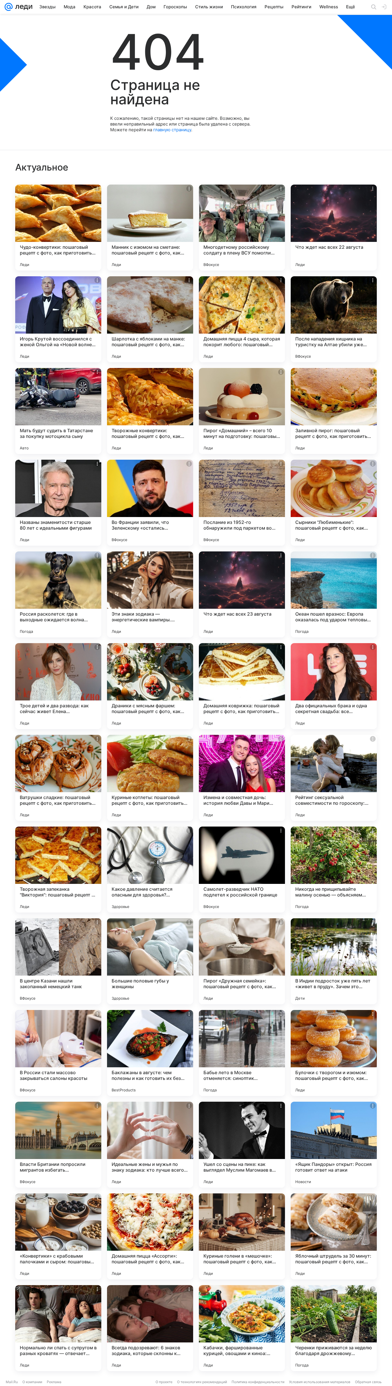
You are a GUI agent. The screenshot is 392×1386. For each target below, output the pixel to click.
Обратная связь (368, 1382)
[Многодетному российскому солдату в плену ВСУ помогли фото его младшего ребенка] (242, 228)
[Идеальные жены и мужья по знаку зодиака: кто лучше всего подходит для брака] (150, 1145)
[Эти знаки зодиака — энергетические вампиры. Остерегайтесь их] (150, 594)
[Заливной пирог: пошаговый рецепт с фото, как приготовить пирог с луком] (334, 411)
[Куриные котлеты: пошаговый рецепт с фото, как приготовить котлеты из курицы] (150, 778)
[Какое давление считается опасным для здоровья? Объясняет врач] (150, 870)
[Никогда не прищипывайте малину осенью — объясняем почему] (334, 870)
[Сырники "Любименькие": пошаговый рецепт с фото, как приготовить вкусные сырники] (334, 503)
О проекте (164, 1382)
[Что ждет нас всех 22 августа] (334, 228)
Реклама (54, 1382)
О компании (32, 1382)
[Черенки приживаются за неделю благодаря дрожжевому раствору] (334, 1328)
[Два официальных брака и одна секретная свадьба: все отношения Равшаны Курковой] (334, 686)
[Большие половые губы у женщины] (150, 961)
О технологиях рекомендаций (202, 1382)
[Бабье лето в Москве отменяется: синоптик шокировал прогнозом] (242, 1053)
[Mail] (9, 7)
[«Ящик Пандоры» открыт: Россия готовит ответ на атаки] (334, 1145)
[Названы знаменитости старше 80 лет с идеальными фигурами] (58, 503)
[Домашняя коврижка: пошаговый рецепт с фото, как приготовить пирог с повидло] (242, 686)
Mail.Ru (12, 1382)
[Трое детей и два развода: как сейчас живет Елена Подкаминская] (58, 686)
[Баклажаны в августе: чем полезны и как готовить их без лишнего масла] (150, 1053)
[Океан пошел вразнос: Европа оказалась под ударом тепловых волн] (334, 594)
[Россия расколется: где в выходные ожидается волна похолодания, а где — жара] (58, 594)
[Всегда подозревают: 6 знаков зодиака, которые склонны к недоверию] (150, 1328)
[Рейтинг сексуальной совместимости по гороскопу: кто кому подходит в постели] (334, 778)
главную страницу (172, 129)
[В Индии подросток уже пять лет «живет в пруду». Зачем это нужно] (334, 961)
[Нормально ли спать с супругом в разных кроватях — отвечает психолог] (58, 1328)
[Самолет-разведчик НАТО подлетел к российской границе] (242, 870)
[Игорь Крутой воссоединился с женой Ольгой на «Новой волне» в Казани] (58, 319)
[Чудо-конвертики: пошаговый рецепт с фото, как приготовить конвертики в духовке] (58, 228)
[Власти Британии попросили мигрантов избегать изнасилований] (58, 1145)
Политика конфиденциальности (258, 1382)
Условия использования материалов (319, 1382)
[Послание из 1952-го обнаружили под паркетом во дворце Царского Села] (242, 503)
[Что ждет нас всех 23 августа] (242, 594)
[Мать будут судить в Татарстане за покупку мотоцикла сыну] (58, 411)
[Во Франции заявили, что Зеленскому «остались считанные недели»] (150, 503)
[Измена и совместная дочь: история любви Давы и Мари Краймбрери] (242, 778)
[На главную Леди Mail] (22, 7)
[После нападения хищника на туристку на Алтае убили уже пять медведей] (334, 319)
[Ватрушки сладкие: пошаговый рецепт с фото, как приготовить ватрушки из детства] (58, 778)
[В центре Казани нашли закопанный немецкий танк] (58, 961)
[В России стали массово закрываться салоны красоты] (58, 1053)
